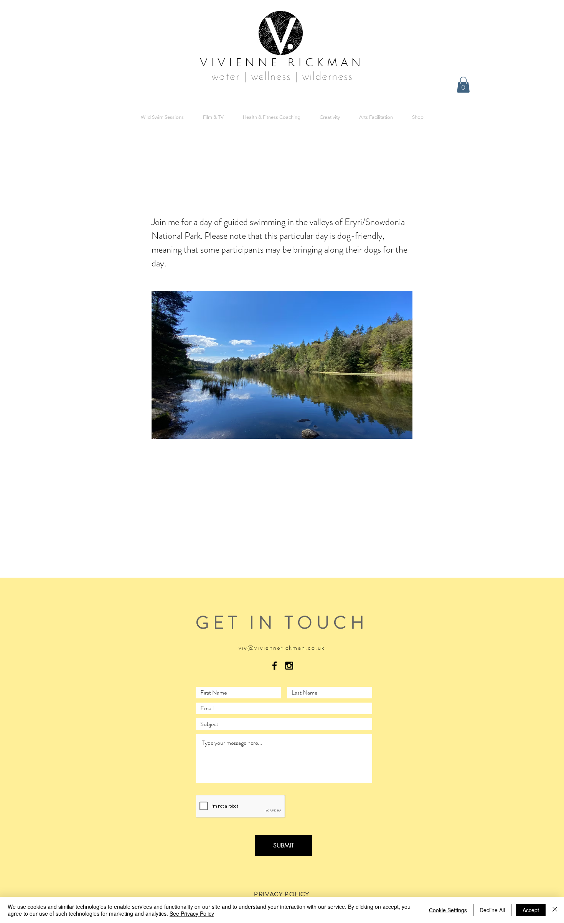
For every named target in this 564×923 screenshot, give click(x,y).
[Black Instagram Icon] (289, 665)
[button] (463, 85)
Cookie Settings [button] (448, 910)
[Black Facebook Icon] (274, 665)
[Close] (554, 910)
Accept (531, 910)
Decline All (492, 910)
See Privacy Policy (192, 913)
